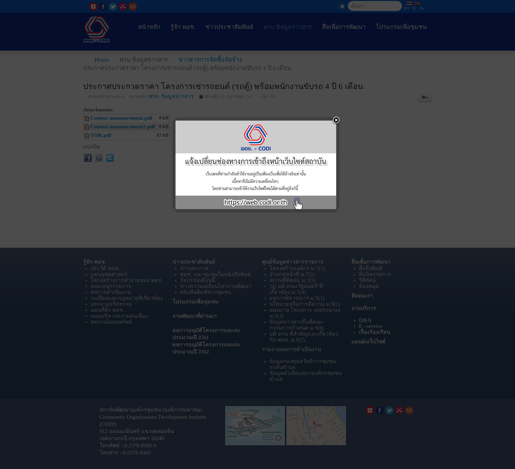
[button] (336, 120)
